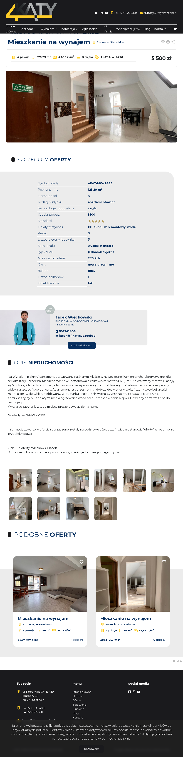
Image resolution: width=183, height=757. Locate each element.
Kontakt (160, 29)
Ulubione (78, 709)
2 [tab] (178, 661)
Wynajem (47, 29)
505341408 (67, 331)
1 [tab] (174, 661)
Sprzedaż (26, 29)
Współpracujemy (128, 29)
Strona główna (11, 29)
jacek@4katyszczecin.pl (77, 335)
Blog (147, 29)
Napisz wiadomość (81, 345)
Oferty (77, 700)
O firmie (108, 29)
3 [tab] (181, 661)
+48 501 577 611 (32, 712)
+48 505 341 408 (33, 708)
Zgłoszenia (79, 704)
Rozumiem (91, 749)
